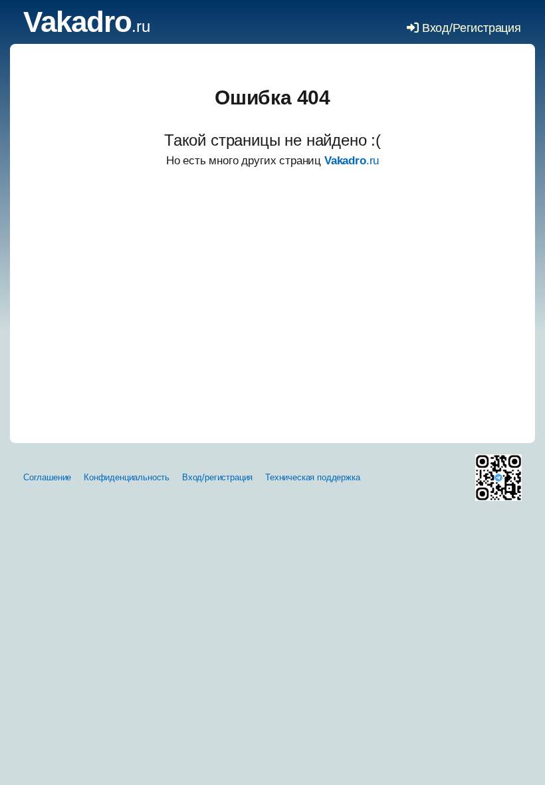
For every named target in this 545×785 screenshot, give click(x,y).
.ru (86, 26)
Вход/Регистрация (470, 28)
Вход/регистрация (217, 477)
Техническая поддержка (312, 477)
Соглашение (47, 477)
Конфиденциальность (126, 477)
